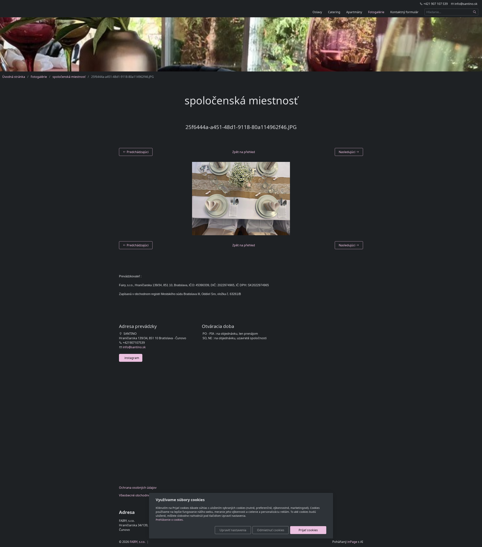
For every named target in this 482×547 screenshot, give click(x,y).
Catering (334, 12)
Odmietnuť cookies (270, 530)
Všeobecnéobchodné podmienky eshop (147, 495)
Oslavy (317, 12)
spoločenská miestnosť (69, 77)
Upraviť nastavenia (233, 530)
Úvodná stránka (13, 77)
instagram (130, 358)
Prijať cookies (308, 530)
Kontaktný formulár (404, 12)
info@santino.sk (134, 347)
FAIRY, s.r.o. (137, 542)
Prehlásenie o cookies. (170, 519)
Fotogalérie (376, 12)
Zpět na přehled (243, 152)
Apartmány (354, 12)
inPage (352, 542)
